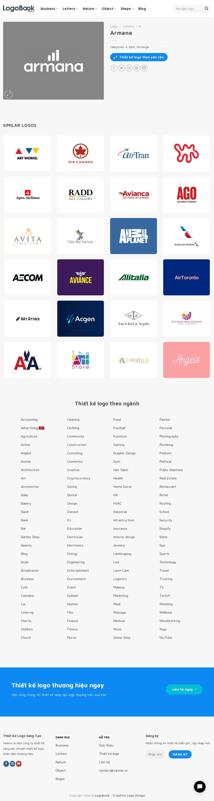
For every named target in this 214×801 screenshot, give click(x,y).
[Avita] (27, 236)
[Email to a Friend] (129, 68)
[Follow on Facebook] (6, 764)
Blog (142, 8)
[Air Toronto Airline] (186, 277)
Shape (126, 8)
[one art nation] (80, 236)
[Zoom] (9, 94)
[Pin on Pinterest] (136, 68)
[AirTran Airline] (133, 153)
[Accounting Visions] (186, 319)
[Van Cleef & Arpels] (133, 319)
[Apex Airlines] (27, 195)
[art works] (27, 153)
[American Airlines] (186, 236)
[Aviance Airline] (80, 277)
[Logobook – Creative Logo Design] (18, 8)
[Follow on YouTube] (19, 764)
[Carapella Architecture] (133, 360)
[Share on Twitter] (121, 68)
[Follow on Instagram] (12, 764)
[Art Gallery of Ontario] (186, 195)
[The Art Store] (80, 360)
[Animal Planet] (133, 236)
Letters (69, 8)
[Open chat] (200, 787)
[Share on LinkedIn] (144, 68)
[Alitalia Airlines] (133, 277)
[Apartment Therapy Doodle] (186, 153)
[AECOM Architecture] (27, 277)
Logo (114, 26)
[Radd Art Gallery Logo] (80, 195)
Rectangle (143, 47)
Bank (132, 47)
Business (48, 8)
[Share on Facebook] (114, 68)
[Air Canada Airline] (80, 153)
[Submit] (206, 8)
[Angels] (186, 360)
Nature (88, 8)
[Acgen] (80, 319)
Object (107, 8)
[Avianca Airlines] (133, 195)
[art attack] (27, 319)
